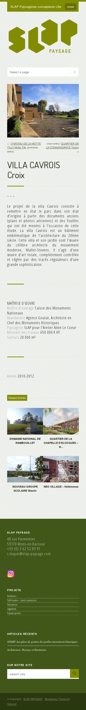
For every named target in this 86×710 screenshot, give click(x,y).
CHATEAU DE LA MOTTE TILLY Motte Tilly (24, 145)
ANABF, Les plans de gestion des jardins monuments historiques (42, 641)
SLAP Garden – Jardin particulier (22, 600)
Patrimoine (12, 604)
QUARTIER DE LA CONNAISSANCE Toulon (62, 145)
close (70, 7)
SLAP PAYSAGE (32, 699)
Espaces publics (14, 613)
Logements (11, 609)
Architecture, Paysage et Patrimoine (26, 649)
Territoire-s (11, 596)
